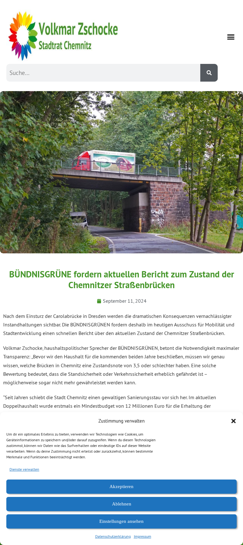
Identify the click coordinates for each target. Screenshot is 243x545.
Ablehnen (121, 503)
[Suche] (209, 73)
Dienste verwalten (24, 469)
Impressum (142, 536)
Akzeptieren (121, 486)
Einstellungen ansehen (121, 521)
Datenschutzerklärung (113, 536)
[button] (233, 421)
